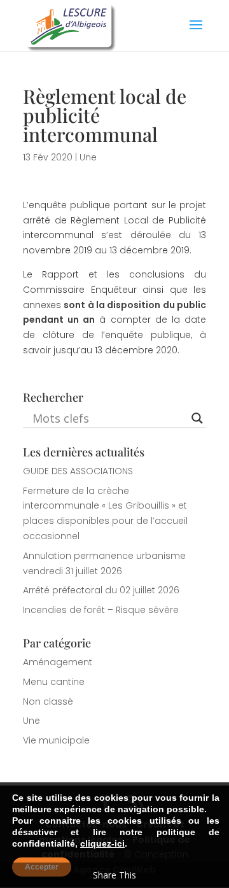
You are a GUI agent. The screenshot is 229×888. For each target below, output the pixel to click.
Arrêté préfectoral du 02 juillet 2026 (101, 590)
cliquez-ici (102, 843)
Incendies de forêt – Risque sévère (101, 609)
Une (88, 157)
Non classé (48, 701)
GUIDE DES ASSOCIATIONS (78, 471)
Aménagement (57, 662)
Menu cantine (54, 681)
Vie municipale (56, 740)
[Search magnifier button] (197, 418)
